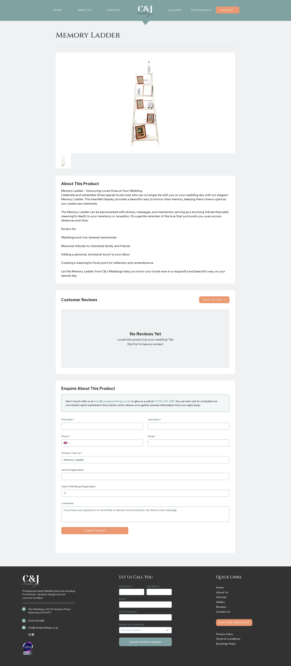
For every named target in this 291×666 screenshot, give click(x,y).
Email (151, 436)
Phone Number (127, 611)
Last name (154, 419)
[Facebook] (32, 634)
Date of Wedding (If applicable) (78, 486)
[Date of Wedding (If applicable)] (64, 493)
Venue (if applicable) (72, 469)
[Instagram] (29, 634)
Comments (67, 503)
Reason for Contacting (131, 624)
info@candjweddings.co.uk (112, 401)
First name (67, 419)
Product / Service (71, 452)
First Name (125, 586)
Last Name (152, 586)
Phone (65, 436)
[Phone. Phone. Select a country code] (66, 443)
